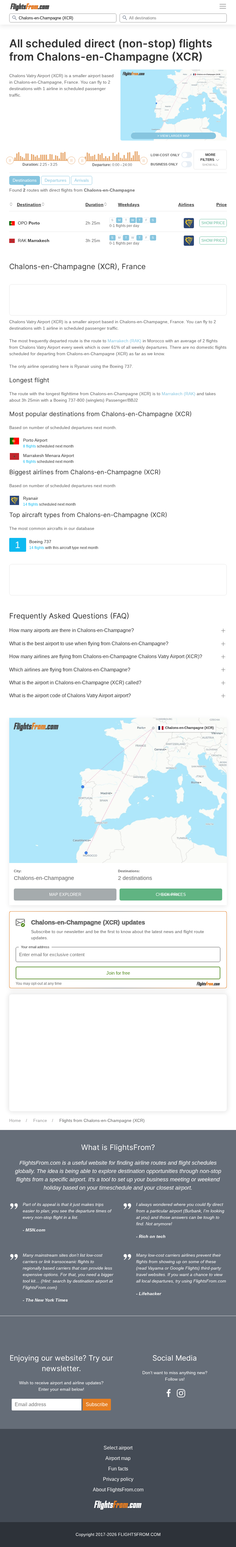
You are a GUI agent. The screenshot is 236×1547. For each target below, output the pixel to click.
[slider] (10, 160)
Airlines (186, 204)
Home (15, 1120)
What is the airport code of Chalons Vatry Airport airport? (70, 695)
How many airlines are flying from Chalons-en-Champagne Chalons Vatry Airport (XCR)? (105, 656)
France (40, 1120)
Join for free (118, 973)
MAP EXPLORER (65, 894)
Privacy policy (118, 1479)
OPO (29, 223)
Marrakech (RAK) (124, 340)
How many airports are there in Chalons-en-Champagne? (71, 630)
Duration (94, 204)
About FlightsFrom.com (118, 1489)
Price (221, 204)
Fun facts (118, 1468)
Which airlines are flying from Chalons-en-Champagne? (69, 669)
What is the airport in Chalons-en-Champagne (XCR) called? (75, 682)
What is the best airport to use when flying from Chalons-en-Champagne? (88, 643)
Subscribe (97, 1404)
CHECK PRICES (171, 894)
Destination (29, 204)
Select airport (118, 1447)
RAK (33, 240)
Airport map (118, 1458)
